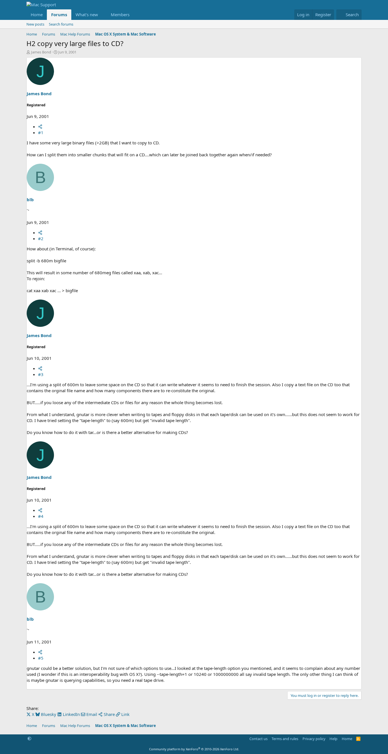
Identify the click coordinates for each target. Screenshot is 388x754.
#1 (40, 132)
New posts (35, 24)
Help (333, 738)
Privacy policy (314, 738)
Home (37, 14)
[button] (103, 14)
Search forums (61, 24)
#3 (40, 374)
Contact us (258, 738)
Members (120, 14)
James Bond (41, 52)
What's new (87, 14)
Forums (59, 14)
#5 (40, 658)
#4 (40, 516)
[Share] (40, 126)
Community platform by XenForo (194, 749)
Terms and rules (285, 738)
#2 (40, 238)
